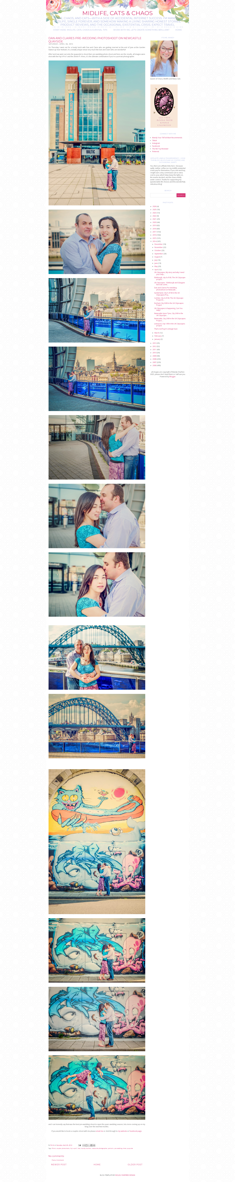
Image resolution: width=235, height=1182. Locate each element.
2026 (155, 206)
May (156, 266)
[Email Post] (79, 1145)
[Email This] (83, 1145)
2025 (155, 209)
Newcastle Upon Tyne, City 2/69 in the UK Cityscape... (168, 314)
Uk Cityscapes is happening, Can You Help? (168, 309)
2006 (155, 365)
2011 (155, 349)
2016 (155, 235)
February (158, 336)
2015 (155, 238)
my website (122, 1131)
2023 (155, 213)
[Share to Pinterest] (94, 1145)
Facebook (156, 146)
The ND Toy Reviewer (160, 149)
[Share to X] (89, 1145)
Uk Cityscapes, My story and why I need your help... (169, 273)
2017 (155, 232)
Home (178, 30)
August (157, 257)
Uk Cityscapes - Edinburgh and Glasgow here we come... (169, 283)
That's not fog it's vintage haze (165, 329)
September (158, 254)
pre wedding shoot (120, 1148)
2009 (155, 356)
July (155, 260)
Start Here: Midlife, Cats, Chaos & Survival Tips (80, 30)
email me (99, 1131)
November (158, 247)
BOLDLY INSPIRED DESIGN (125, 1175)
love (79, 1148)
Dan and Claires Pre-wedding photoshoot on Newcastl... (165, 289)
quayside (130, 1148)
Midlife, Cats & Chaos (117, 13)
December (158, 244)
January (157, 339)
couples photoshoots (63, 1148)
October (157, 250)
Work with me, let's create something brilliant (141, 30)
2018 (155, 229)
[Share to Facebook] (91, 1145)
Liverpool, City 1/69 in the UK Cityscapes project (169, 325)
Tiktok (154, 140)
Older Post (135, 1164)
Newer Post (59, 1164)
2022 (155, 216)
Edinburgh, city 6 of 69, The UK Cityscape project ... (169, 278)
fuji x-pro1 (73, 1148)
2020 (155, 222)
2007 (155, 362)
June (156, 263)
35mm (54, 1148)
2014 (155, 241)
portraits (111, 1148)
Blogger (172, 376)
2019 (155, 225)
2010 (155, 353)
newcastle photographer (99, 1148)
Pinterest (155, 151)
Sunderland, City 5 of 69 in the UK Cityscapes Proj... (167, 294)
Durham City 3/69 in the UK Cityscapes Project (168, 304)
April (156, 269)
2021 (155, 219)
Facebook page (135, 1131)
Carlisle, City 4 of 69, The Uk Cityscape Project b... (168, 299)
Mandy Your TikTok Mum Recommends (167, 137)
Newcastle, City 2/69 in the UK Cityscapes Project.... (169, 319)
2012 (155, 346)
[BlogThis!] (86, 1145)
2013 (155, 343)
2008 (155, 359)
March (157, 333)
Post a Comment (58, 1160)
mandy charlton (86, 1148)
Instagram (156, 143)
